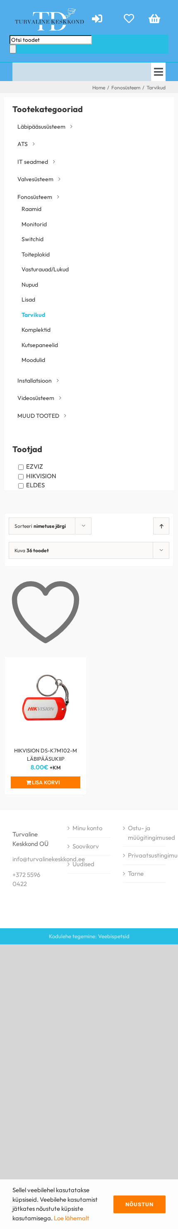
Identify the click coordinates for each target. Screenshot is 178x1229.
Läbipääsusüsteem (41, 126)
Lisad (28, 299)
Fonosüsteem (34, 197)
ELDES (35, 485)
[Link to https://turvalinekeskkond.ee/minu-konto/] (101, 18)
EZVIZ (34, 466)
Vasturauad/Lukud (45, 269)
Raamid (31, 209)
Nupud (30, 284)
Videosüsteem (35, 398)
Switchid (32, 239)
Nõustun (139, 1204)
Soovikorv (85, 846)
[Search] (13, 49)
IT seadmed (32, 161)
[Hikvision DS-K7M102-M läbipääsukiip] (46, 697)
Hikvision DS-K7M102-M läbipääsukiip (45, 754)
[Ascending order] (161, 525)
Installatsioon (34, 380)
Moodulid (33, 360)
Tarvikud (33, 315)
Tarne (136, 873)
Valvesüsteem (35, 179)
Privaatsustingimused (144, 855)
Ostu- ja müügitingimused (144, 832)
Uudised (83, 864)
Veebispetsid (114, 936)
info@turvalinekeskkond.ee (48, 859)
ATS (22, 144)
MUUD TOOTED (38, 415)
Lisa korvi (46, 782)
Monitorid (34, 224)
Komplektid (36, 329)
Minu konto (87, 828)
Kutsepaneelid (40, 345)
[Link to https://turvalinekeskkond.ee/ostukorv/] (154, 18)
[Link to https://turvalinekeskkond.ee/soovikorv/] (129, 18)
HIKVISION (41, 476)
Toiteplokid (36, 254)
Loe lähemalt (71, 1218)
